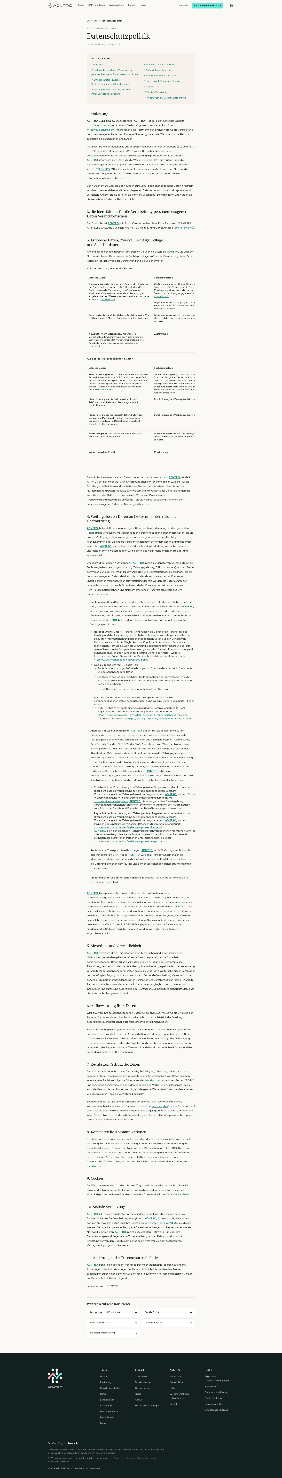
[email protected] (155, 1080)
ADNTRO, (93, 160)
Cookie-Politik (108, 299)
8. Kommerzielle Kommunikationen (162, 81)
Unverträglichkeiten (110, 1388)
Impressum (211, 1386)
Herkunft (104, 1376)
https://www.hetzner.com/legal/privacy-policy (121, 659)
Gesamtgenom (143, 1388)
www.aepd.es (160, 1106)
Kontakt (174, 1404)
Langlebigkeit (107, 1399)
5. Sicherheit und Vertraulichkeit (160, 64)
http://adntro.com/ (98, 125)
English (62, 1443)
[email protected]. (184, 227)
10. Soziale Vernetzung (155, 92)
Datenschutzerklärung (216, 1392)
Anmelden (184, 5)
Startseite (92, 20)
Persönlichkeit (107, 1417)
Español (52, 1443)
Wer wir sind (176, 1376)
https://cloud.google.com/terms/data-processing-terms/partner (135, 714)
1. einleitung (97, 64)
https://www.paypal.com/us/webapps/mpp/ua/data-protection (131, 841)
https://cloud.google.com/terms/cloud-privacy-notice (159, 718)
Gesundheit (106, 1405)
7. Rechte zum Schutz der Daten (160, 75)
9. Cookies (149, 86)
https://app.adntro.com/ (101, 129)
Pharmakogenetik (109, 1411)
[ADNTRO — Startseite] (60, 5)
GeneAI (138, 1399)
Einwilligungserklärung (216, 1410)
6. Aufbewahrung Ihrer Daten (158, 70)
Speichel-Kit (141, 1376)
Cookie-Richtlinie (213, 1398)
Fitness (104, 1394)
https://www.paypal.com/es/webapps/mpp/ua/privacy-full (128, 827)
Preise (143, 5)
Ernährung (105, 1382)
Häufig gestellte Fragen (147, 1405)
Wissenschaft (116, 5)
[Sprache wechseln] (231, 5)
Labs (172, 1388)
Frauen (103, 1423)
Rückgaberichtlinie (214, 1404)
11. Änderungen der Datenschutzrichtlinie (165, 97)
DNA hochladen (96, 5)
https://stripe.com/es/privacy (111, 801)
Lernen (131, 5)
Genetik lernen (177, 1382)
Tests (81, 5)
